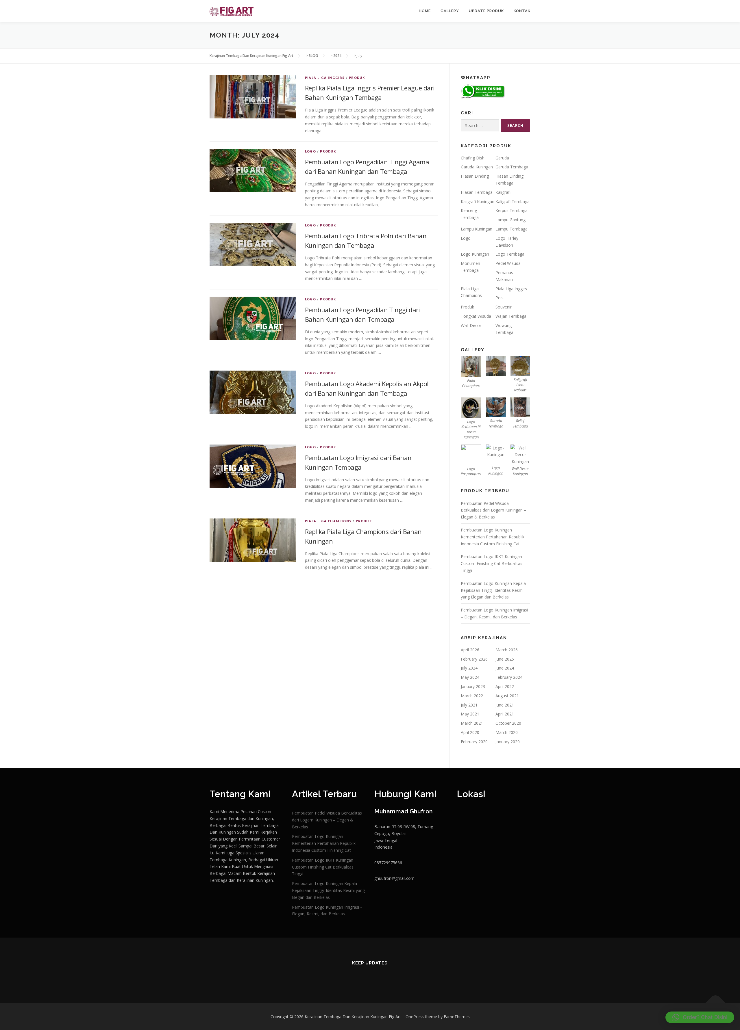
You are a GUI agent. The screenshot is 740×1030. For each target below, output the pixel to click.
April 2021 (504, 714)
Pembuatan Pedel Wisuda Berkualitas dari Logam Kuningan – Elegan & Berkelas (493, 510)
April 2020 (470, 732)
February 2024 (508, 677)
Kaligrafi (502, 192)
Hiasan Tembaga (477, 192)
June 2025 (504, 659)
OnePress (415, 1016)
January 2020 (507, 741)
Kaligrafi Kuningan (477, 201)
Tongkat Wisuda (476, 316)
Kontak (522, 11)
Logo (310, 151)
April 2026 (470, 649)
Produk (357, 77)
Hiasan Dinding (475, 176)
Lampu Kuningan (476, 229)
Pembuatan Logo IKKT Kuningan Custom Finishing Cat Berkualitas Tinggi (491, 563)
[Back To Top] (715, 1003)
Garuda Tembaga (511, 167)
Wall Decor (471, 325)
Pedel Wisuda (508, 263)
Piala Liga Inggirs (325, 77)
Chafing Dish (472, 158)
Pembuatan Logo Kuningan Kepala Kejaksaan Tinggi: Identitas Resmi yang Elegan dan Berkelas (493, 590)
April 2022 (504, 686)
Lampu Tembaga (511, 229)
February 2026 (474, 659)
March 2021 (472, 723)
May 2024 (470, 677)
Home (425, 11)
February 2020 (474, 741)
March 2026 (506, 649)
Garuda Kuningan (477, 167)
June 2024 (504, 668)
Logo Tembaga (509, 254)
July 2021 (469, 705)
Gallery (450, 11)
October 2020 (508, 723)
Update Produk (486, 11)
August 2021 (507, 695)
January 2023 (473, 686)
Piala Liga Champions (328, 521)
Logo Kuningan (475, 254)
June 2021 (504, 705)
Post (499, 297)
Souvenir (503, 307)
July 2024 (469, 668)
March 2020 (506, 732)
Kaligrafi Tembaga (512, 201)
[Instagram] (353, 975)
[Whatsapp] (386, 975)
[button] (699, 1017)
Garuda (502, 158)
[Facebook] (370, 975)
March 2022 (472, 695)
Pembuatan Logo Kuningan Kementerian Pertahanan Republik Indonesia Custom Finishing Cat (492, 536)
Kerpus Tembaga (511, 210)
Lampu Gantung (510, 219)
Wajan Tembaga (510, 316)
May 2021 (470, 714)
